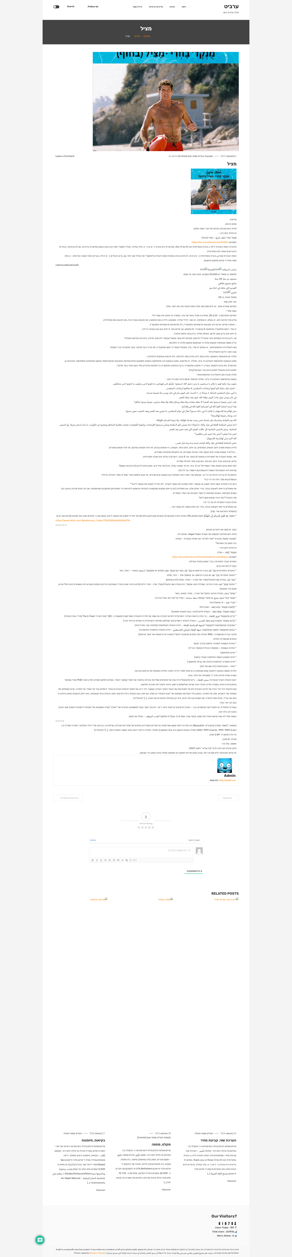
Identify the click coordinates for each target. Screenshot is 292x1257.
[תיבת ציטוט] (118, 860)
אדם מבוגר (227, 798)
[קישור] (127, 860)
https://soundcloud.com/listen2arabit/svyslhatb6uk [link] (200, 557)
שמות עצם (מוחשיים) (188, 156)
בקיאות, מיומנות (93, 1140)
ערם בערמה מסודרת (69, 798)
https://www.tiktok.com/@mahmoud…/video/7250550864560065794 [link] (93, 520)
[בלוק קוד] (122, 860)
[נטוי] (97, 860)
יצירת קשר (137, 6)
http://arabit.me (227, 780)
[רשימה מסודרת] (110, 860)
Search (70, 6)
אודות (172, 6)
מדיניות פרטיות (156, 6)
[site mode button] (56, 6)
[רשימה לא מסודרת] (114, 860)
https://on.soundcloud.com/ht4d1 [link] (210, 242)
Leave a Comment (65, 156)
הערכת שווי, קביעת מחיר (218, 1140)
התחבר (92, 840)
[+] (135, 860)
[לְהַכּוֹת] (105, 860)
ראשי (184, 6)
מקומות (167, 1137)
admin (175, 156)
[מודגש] (92, 860)
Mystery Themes (97, 1253)
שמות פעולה (200, 1133)
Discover (231, 1181)
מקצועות (209, 156)
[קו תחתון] (101, 860)
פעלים (201, 156)
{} (131, 860)
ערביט (231, 6)
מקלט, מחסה (161, 1144)
